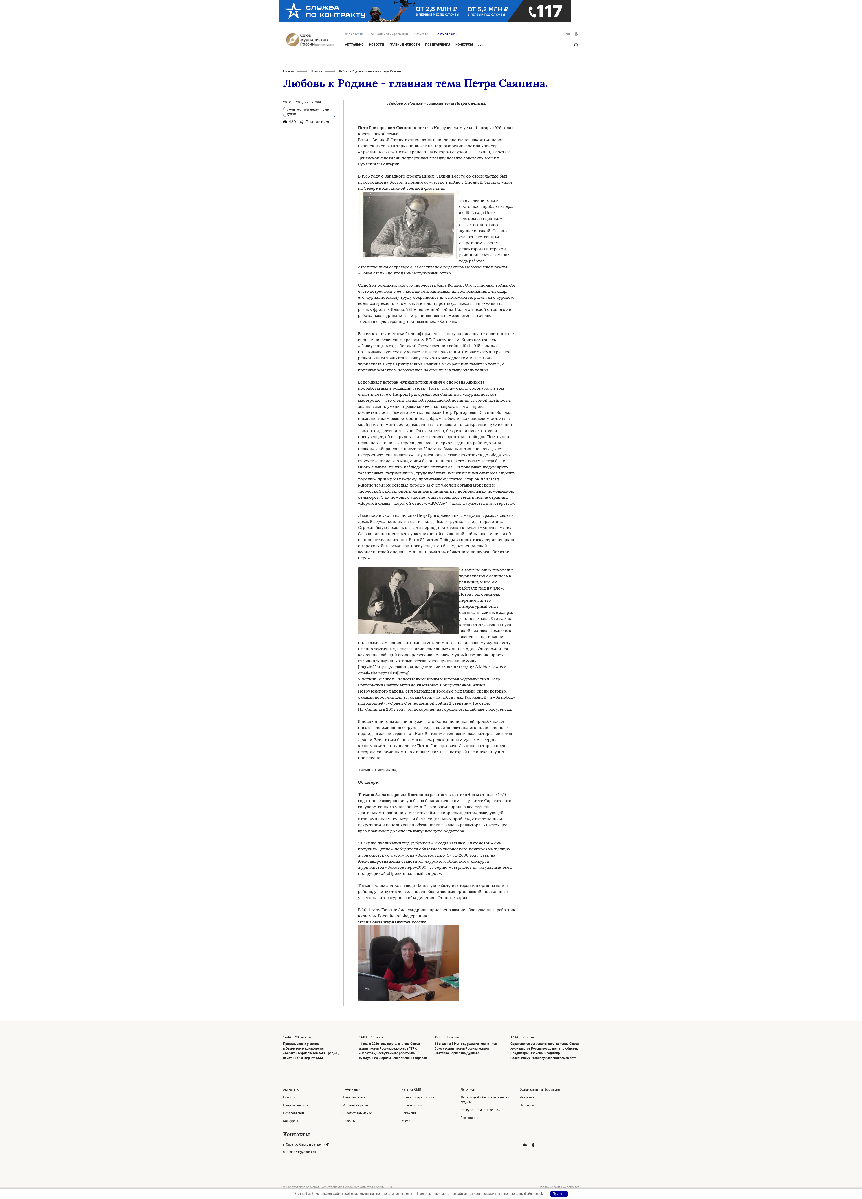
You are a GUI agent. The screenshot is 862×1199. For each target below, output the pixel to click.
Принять (559, 1194)
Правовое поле (412, 1105)
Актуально (354, 44)
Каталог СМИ (411, 1089)
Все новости (470, 1118)
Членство (421, 34)
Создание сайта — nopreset (559, 1187)
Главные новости (404, 44)
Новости (376, 44)
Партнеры (527, 1105)
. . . (480, 45)
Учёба (405, 1121)
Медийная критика (356, 1105)
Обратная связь (445, 34)
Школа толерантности (417, 1097)
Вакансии (408, 1113)
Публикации (351, 1089)
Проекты (349, 1121)
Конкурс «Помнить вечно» (480, 1110)
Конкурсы (464, 44)
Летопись (468, 1089)
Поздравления (437, 44)
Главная (288, 71)
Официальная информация (388, 34)
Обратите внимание (357, 1113)
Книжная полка (353, 1097)
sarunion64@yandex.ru (299, 1152)
